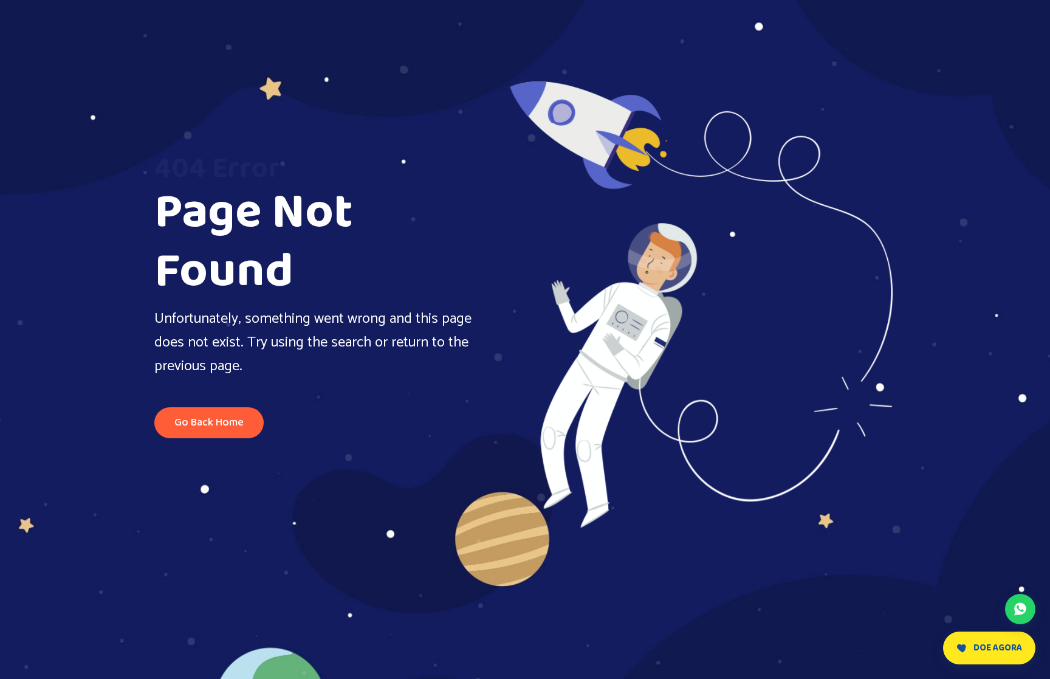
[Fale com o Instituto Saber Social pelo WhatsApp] (1020, 609)
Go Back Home (209, 422)
